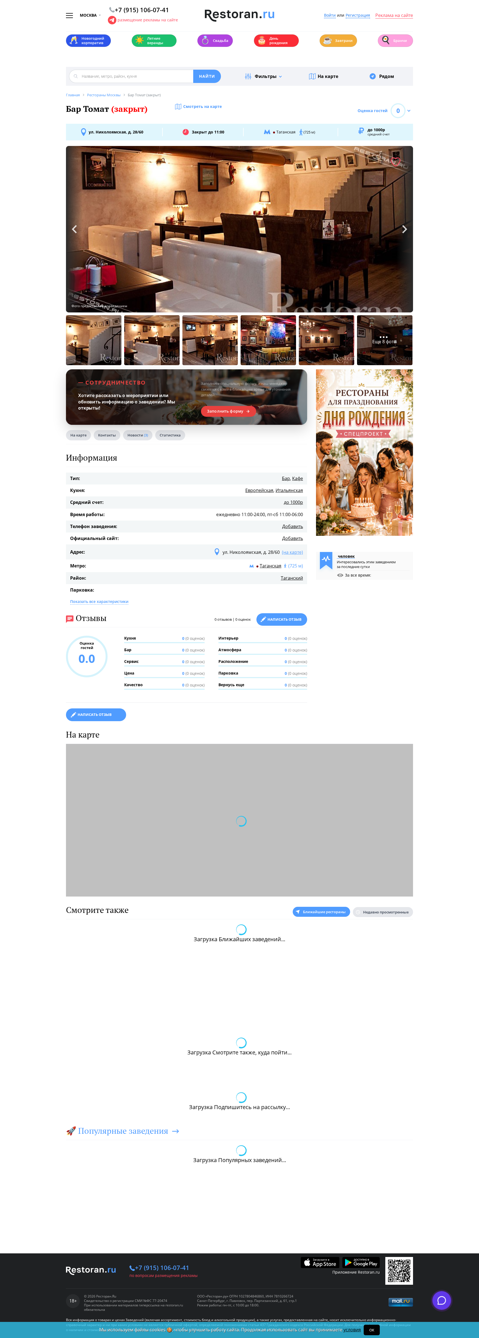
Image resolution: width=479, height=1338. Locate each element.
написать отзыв (95, 714)
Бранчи (394, 40)
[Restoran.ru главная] (239, 16)
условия (352, 1330)
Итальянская (289, 490)
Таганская (270, 566)
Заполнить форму (225, 411)
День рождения (272, 40)
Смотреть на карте (202, 106)
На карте (328, 76)
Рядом (386, 76)
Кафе (297, 478)
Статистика (170, 435)
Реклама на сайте (394, 15)
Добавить (292, 526)
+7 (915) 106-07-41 (162, 1267)
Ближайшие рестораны (324, 911)
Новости (138, 435)
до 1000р (293, 502)
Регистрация (358, 15)
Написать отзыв (284, 619)
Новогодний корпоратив (86, 40)
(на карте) (292, 552)
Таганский (292, 578)
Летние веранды (149, 40)
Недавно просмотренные (386, 912)
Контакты (107, 435)
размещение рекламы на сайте (148, 19)
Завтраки (338, 40)
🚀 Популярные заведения (117, 1130)
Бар (286, 478)
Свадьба (214, 40)
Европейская (259, 490)
